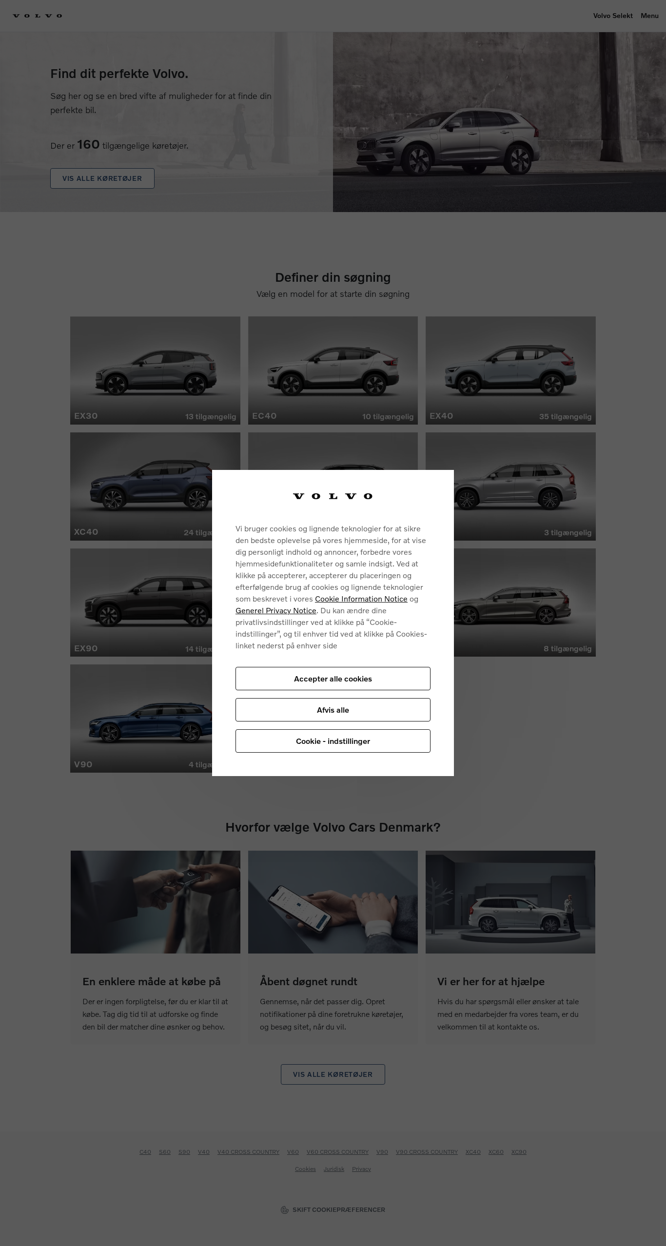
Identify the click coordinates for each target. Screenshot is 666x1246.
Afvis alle (333, 709)
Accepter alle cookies (333, 678)
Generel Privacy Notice (275, 610)
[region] (333, 623)
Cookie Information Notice (361, 598)
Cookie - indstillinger (333, 740)
